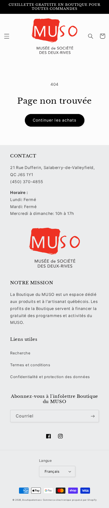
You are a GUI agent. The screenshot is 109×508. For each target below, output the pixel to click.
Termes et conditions (30, 365)
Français (52, 471)
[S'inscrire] (93, 416)
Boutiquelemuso (32, 500)
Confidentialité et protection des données (50, 377)
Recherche (20, 353)
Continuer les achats (54, 120)
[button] (6, 36)
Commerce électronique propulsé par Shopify (70, 500)
